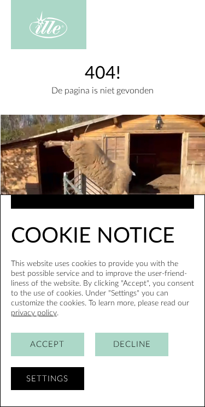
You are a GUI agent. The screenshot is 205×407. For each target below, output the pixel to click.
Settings (47, 379)
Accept (47, 344)
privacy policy (34, 313)
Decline (132, 344)
